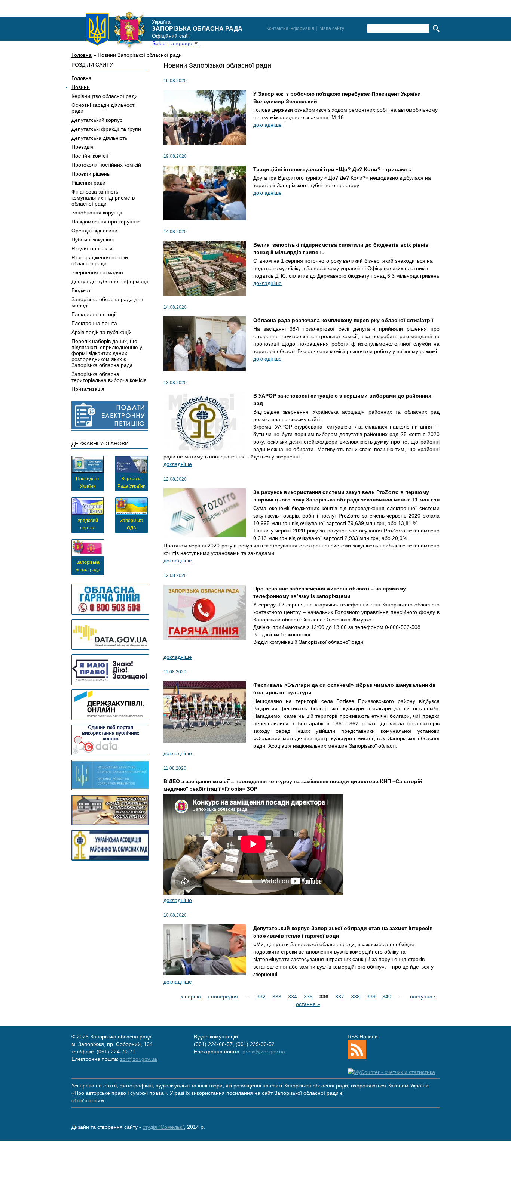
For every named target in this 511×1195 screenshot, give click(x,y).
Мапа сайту (331, 28)
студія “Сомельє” (163, 1127)
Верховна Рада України (131, 482)
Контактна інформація (290, 28)
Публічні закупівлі (92, 240)
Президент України (88, 482)
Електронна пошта (94, 323)
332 (261, 997)
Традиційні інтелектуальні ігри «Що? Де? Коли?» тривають (332, 169)
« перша (190, 997)
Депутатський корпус (96, 120)
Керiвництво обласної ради (104, 96)
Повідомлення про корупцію (106, 222)
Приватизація (87, 389)
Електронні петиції (94, 314)
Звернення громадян (97, 272)
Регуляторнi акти (91, 248)
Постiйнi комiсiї (89, 156)
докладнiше (267, 125)
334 (292, 997)
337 (339, 997)
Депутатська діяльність (99, 138)
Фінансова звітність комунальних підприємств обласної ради (103, 198)
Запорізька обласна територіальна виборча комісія (109, 377)
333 (276, 997)
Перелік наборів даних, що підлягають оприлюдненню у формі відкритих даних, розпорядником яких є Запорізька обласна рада (106, 353)
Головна (81, 55)
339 (371, 997)
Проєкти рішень (90, 174)
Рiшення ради (88, 183)
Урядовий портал (87, 524)
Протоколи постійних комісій (106, 165)
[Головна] (116, 29)
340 (386, 997)
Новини (80, 87)
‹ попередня (223, 997)
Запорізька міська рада (88, 566)
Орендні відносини (94, 231)
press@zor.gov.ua (263, 1051)
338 (355, 997)
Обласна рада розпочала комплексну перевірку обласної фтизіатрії (343, 320)
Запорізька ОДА (131, 524)
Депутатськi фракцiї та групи (106, 129)
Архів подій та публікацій (101, 332)
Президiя (82, 147)
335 (308, 997)
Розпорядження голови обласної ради (99, 260)
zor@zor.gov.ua (138, 1059)
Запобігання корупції (96, 213)
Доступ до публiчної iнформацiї (109, 281)
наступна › (423, 997)
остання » (308, 1004)
